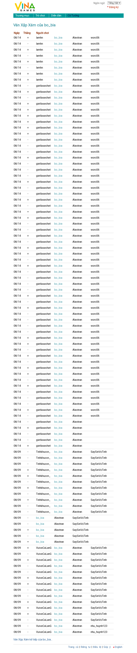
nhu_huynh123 (99, 626)
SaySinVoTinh (99, 451)
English (118, 647)
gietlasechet (43, 85)
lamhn (39, 37)
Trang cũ (73, 647)
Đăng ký (114, 7)
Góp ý (107, 647)
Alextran (77, 37)
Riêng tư (86, 647)
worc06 (95, 37)
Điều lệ (97, 647)
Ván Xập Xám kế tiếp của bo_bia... (32, 639)
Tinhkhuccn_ (43, 451)
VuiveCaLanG (43, 547)
